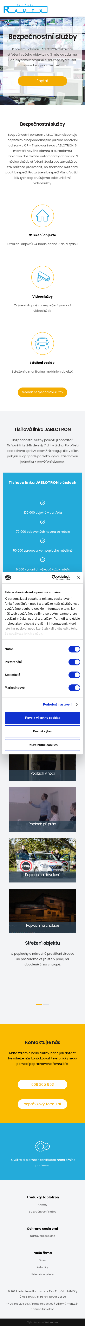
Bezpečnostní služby (42, 1212)
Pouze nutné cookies (42, 745)
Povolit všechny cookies (42, 717)
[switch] (74, 662)
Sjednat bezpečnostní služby (42, 392)
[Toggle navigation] (76, 8)
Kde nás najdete (43, 1274)
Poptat (42, 80)
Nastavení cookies (42, 1236)
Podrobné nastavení (57, 704)
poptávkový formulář (42, 1104)
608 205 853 (42, 1084)
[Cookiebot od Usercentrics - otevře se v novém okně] (52, 577)
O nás (42, 1260)
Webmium (51, 1322)
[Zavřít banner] (78, 577)
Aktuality (42, 1267)
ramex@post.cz (42, 1304)
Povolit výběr (42, 731)
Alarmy (42, 1205)
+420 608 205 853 (18, 1304)
